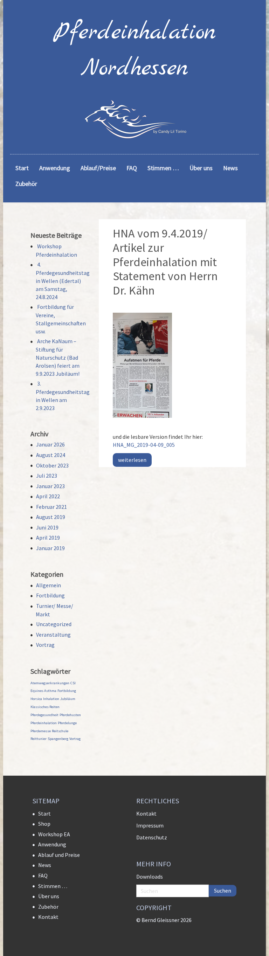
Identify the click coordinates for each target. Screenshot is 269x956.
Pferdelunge (67, 723)
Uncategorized (53, 624)
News (44, 864)
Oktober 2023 (52, 465)
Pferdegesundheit (44, 715)
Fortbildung (50, 595)
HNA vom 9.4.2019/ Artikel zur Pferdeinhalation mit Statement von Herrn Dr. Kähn (165, 262)
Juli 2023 (46, 475)
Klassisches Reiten (45, 707)
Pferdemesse (40, 731)
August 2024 (50, 454)
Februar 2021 (51, 506)
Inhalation (51, 699)
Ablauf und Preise (59, 854)
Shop (44, 823)
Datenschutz (151, 837)
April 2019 (48, 537)
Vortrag (45, 644)
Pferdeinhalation (43, 723)
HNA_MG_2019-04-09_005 (144, 444)
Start (44, 813)
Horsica (36, 699)
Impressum (150, 825)
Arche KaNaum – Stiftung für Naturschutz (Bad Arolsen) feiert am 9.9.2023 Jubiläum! (58, 357)
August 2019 (50, 516)
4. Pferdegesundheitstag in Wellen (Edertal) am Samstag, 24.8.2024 (63, 280)
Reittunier (38, 738)
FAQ (43, 875)
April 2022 (48, 496)
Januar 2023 (50, 486)
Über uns (48, 896)
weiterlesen (132, 459)
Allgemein (48, 585)
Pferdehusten (70, 715)
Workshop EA (54, 834)
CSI (73, 683)
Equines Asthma (43, 690)
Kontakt (48, 916)
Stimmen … (52, 885)
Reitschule (60, 731)
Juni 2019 (47, 527)
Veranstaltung (53, 634)
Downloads (149, 876)
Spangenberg (58, 738)
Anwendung (52, 844)
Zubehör (48, 906)
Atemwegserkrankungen (49, 683)
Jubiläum (67, 699)
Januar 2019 (50, 548)
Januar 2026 (50, 444)
